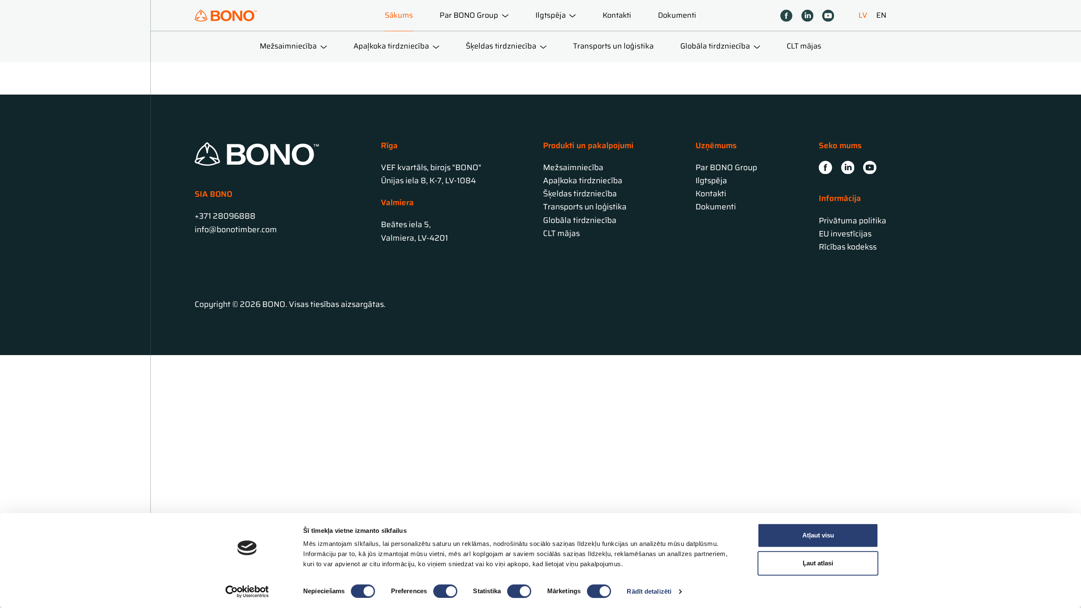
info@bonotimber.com (236, 229)
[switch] (445, 591)
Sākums (399, 15)
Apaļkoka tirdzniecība (582, 180)
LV (862, 15)
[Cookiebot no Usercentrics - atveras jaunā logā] (247, 591)
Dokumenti (677, 15)
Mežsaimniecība (573, 167)
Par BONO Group (726, 167)
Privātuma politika (852, 220)
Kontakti (617, 15)
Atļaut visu (818, 535)
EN (881, 15)
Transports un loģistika (613, 46)
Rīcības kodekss (848, 247)
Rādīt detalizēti (649, 591)
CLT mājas (804, 46)
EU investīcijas (845, 234)
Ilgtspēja (711, 180)
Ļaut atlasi (818, 563)
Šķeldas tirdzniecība (580, 193)
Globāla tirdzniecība (580, 220)
